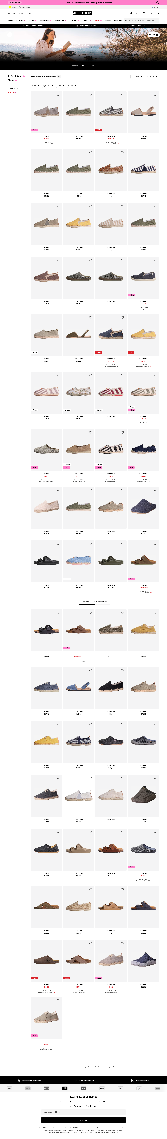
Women (11, 13)
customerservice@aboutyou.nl (60, 1132)
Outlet (14, 7)
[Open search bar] (125, 20)
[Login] (137, 13)
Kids (29, 13)
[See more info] (46, 146)
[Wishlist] (150, 13)
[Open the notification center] (144, 13)
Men (21, 13)
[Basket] (157, 13)
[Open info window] (157, 2)
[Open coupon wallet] (130, 13)
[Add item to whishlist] (58, 94)
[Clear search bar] (157, 20)
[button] (137, 77)
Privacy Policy (47, 1130)
